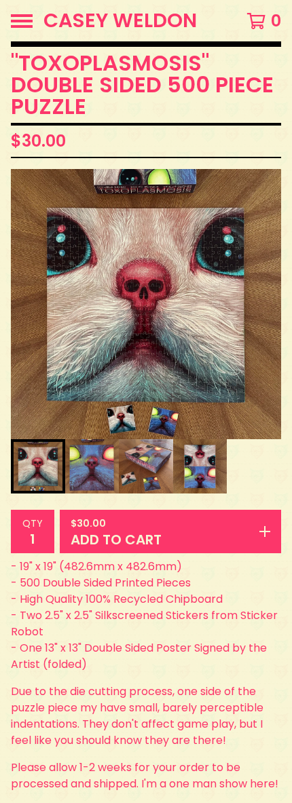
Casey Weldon (120, 21)
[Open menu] (22, 21)
